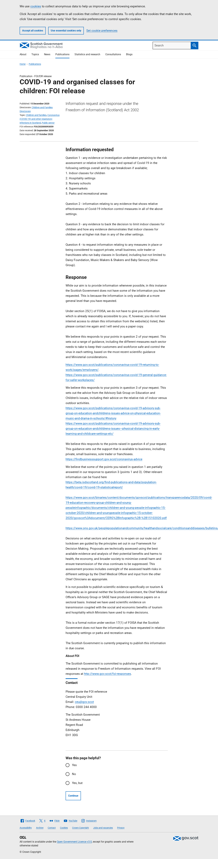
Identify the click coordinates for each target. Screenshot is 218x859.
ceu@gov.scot (84, 702)
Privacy (120, 827)
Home (23, 64)
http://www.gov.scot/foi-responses (107, 674)
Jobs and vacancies (103, 827)
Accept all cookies (32, 30)
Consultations (113, 54)
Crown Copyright (80, 827)
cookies (35, 6)
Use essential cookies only (66, 30)
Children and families (36, 115)
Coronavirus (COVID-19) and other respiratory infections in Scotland (40, 119)
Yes (74, 765)
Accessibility (26, 827)
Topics (35, 54)
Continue (73, 795)
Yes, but (77, 783)
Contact (52, 827)
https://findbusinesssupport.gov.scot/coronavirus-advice (104, 459)
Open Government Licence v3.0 (74, 841)
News (47, 54)
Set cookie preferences (101, 30)
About (23, 54)
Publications (62, 54)
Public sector (48, 122)
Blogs (129, 54)
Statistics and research (87, 54)
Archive (39, 827)
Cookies (64, 827)
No (74, 774)
